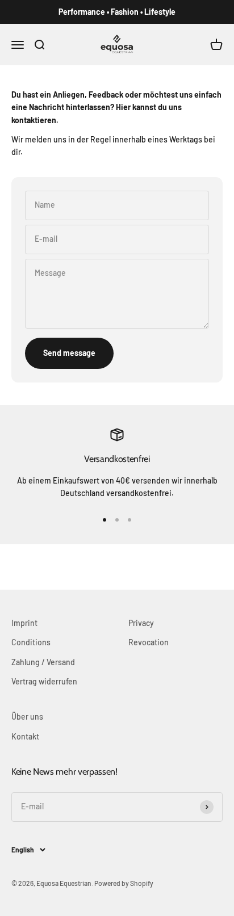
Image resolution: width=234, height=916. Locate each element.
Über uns (27, 716)
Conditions (31, 642)
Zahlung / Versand (43, 662)
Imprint (24, 623)
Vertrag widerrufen (44, 681)
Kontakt (25, 736)
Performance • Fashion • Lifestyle (117, 11)
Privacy (141, 623)
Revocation (148, 642)
